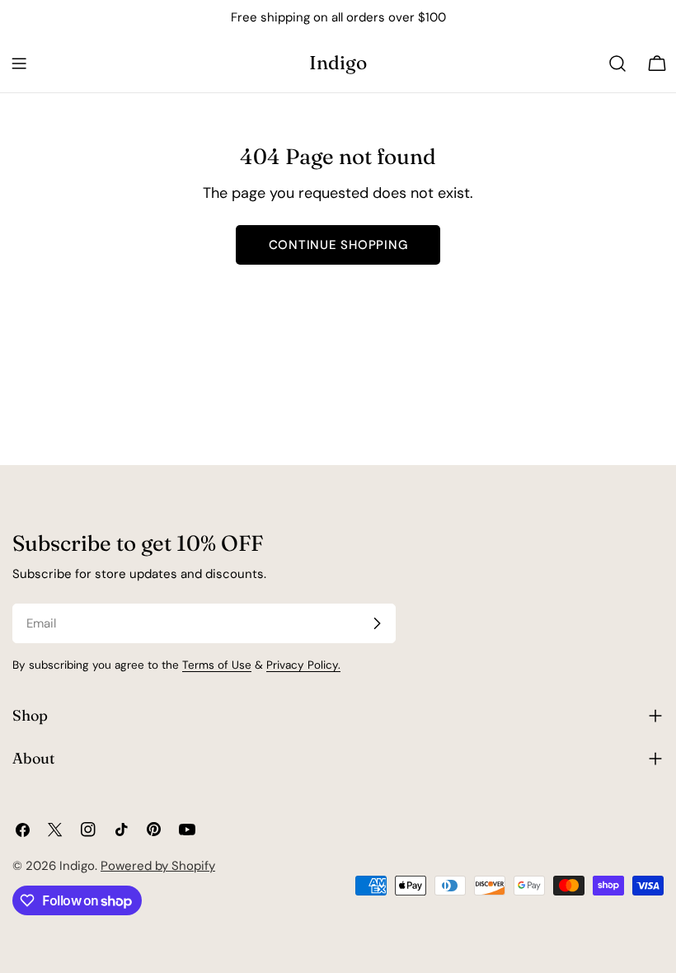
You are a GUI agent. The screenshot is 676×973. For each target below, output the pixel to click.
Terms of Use (216, 665)
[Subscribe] (376, 623)
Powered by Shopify (158, 866)
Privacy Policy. (303, 665)
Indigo (338, 62)
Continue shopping (338, 245)
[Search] (617, 63)
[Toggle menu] (18, 63)
